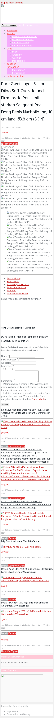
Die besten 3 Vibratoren (24, 36)
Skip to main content (12, 2)
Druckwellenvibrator (23, 39)
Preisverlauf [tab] (13, 281)
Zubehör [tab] (11, 290)
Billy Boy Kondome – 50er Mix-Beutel (20, 541)
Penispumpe (18, 72)
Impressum (12, 711)
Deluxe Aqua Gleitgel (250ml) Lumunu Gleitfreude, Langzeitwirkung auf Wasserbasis (27, 570)
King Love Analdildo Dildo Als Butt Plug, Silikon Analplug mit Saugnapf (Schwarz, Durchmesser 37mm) (25, 412)
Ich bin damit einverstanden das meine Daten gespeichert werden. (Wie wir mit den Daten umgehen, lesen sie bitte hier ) (26, 396)
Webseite (6, 362)
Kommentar (8, 380)
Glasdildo (17, 57)
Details (4, 446)
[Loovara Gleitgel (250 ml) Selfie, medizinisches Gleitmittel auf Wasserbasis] (27, 614)
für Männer (13, 66)
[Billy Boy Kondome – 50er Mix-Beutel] (21, 546)
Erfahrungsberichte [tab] (18, 284)
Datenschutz (38, 399)
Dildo (9, 48)
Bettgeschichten (15, 76)
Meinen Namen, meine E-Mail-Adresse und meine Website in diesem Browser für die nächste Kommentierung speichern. (26, 387)
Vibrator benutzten (22, 45)
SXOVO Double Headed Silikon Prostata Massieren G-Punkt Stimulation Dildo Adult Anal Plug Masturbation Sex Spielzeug (26, 504)
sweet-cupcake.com (28, 25)
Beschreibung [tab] (14, 278)
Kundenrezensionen (17, 293)
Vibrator (11, 33)
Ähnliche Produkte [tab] (16, 287)
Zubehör (11, 63)
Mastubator (18, 69)
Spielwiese (12, 30)
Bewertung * (8, 365)
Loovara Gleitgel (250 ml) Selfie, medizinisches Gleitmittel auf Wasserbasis (24, 604)
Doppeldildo (18, 60)
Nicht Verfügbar (9, 143)
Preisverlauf (7, 146)
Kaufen (12, 538)
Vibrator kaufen (20, 42)
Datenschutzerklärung (18, 714)
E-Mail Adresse (9, 359)
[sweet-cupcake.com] (27, 6)
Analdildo (17, 54)
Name (5, 356)
